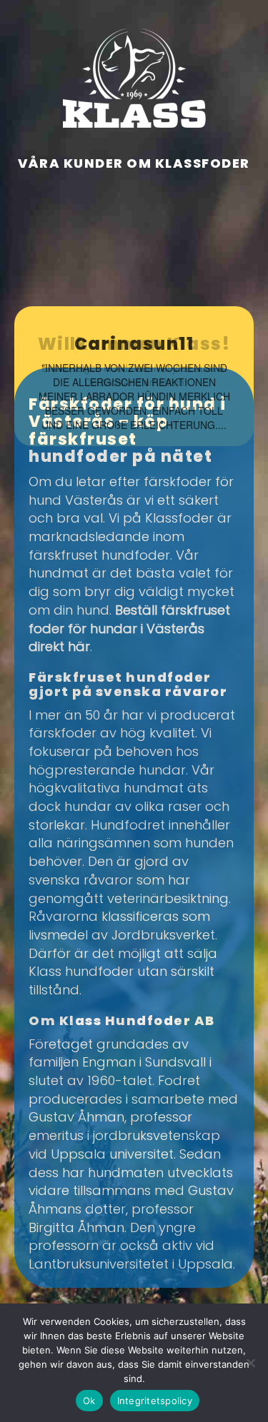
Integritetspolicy (154, 1400)
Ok (89, 1400)
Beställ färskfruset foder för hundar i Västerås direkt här (129, 628)
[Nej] (250, 1363)
